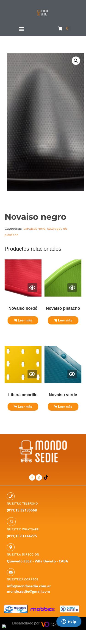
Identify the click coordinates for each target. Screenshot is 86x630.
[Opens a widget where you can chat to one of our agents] (68, 622)
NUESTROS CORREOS (23, 579)
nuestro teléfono (22, 503)
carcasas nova (34, 228)
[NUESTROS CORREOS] (11, 572)
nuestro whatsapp (23, 529)
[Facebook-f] (32, 477)
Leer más (25, 320)
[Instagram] (39, 477)
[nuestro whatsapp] (11, 521)
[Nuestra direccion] (11, 547)
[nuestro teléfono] (11, 496)
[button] (76, 60)
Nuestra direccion (23, 554)
